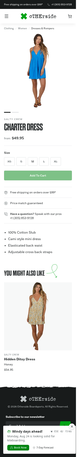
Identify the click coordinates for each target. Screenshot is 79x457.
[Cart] (70, 16)
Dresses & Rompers (42, 28)
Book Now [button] (20, 447)
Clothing (9, 28)
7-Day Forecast (44, 447)
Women (22, 28)
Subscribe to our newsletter (25, 417)
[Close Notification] (72, 426)
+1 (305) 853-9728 (61, 4)
